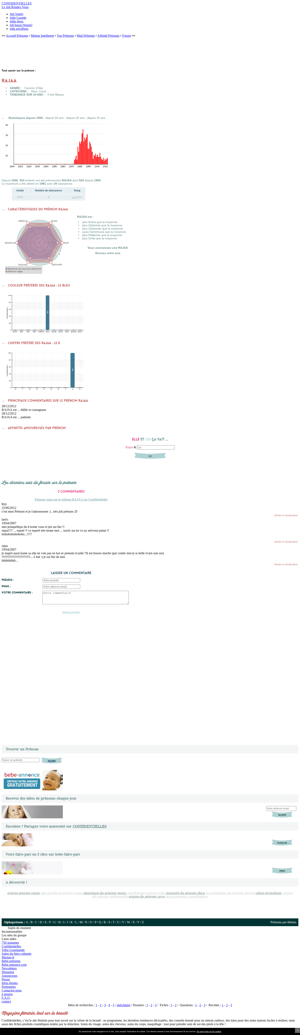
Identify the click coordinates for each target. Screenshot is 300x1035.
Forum (126, 35)
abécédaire (123, 1005)
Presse (6, 979)
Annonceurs (9, 975)
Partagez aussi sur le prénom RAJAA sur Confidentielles (71, 499)
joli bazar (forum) (21, 25)
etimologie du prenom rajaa (105, 893)
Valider (282, 815)
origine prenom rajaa (23, 893)
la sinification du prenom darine (230, 893)
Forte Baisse (56, 94)
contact (6, 1001)
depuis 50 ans (55, 117)
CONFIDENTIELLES (90, 826)
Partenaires (9, 986)
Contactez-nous (12, 990)
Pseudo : (8, 579)
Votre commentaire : (17, 592)
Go (150, 456)
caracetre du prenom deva (185, 893)
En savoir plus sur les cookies (209, 1031)
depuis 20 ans (75, 117)
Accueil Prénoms (17, 35)
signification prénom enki (146, 893)
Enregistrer (71, 613)
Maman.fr (8, 957)
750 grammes (10, 942)
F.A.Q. (6, 997)
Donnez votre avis (107, 253)
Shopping (8, 972)
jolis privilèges (19, 28)
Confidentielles (11, 946)
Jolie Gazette (18, 17)
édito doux (16, 21)
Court (42, 91)
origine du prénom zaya (147, 896)
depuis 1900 (34, 117)
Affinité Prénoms (108, 35)
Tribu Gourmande (13, 950)
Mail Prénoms (86, 35)
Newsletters (9, 968)
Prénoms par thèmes (283, 922)
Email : (6, 586)
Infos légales (10, 983)
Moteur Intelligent (42, 35)
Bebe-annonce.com (14, 964)
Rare (34, 91)
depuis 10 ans (96, 117)
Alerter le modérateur (286, 515)
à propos (7, 994)
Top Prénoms (65, 35)
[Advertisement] (67, 55)
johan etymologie (268, 893)
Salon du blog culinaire (16, 953)
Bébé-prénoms (11, 961)
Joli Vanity (16, 14)
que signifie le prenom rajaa (62, 893)
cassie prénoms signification (187, 896)
